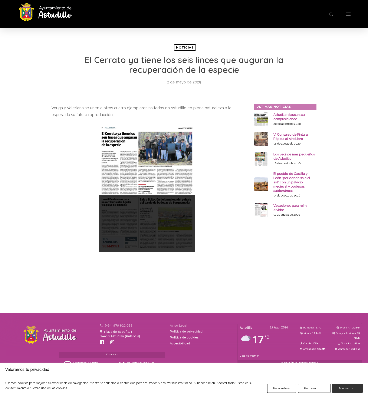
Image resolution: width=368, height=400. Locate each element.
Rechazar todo (314, 388)
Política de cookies (184, 337)
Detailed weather (249, 355)
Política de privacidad (186, 331)
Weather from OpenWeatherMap (299, 362)
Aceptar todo (347, 388)
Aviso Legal (178, 325)
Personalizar (281, 388)
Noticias (185, 47)
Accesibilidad (180, 343)
